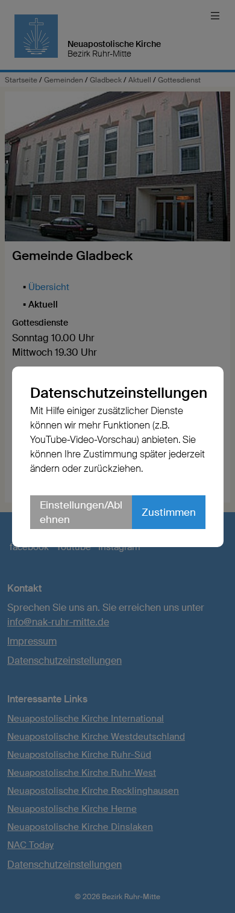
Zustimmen (169, 512)
